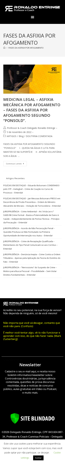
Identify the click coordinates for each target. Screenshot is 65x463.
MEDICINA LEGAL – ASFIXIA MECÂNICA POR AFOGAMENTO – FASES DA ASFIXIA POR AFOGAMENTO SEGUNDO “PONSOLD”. (31, 110)
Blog (21, 136)
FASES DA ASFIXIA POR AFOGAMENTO (26, 47)
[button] (32, 17)
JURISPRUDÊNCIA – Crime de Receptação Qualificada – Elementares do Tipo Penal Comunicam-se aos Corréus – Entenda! (30, 245)
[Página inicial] (4, 47)
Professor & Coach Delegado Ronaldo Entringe (31, 127)
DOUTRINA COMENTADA (39, 136)
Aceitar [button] (38, 457)
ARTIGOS (11, 136)
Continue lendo (16, 163)
